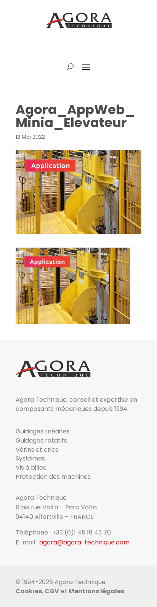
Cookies (29, 591)
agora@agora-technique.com (84, 542)
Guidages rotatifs (41, 440)
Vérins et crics (37, 449)
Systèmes (30, 458)
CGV (52, 591)
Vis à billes (31, 467)
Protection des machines (53, 476)
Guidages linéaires (43, 431)
